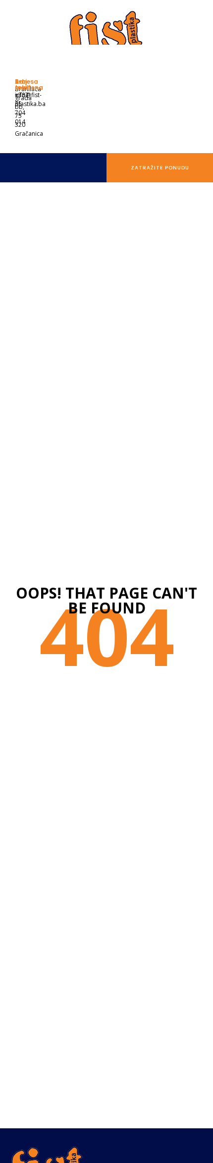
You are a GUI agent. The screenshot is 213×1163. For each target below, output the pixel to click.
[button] (56, 168)
